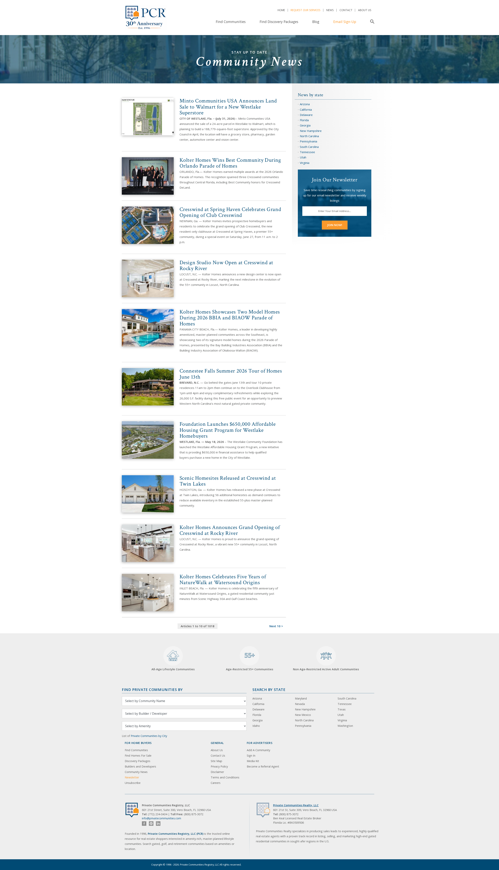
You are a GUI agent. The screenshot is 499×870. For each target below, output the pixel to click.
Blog (315, 21)
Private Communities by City (149, 736)
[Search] (371, 22)
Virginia (304, 163)
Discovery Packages (137, 761)
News (330, 10)
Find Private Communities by (152, 689)
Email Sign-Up (344, 21)
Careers (215, 783)
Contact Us (218, 755)
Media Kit (253, 761)
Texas (342, 709)
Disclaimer (217, 772)
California (306, 109)
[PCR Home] (134, 810)
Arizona (305, 104)
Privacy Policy (219, 766)
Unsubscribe (133, 783)
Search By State (268, 689)
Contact (346, 10)
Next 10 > (276, 626)
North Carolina (309, 136)
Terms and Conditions (225, 777)
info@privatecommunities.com (161, 818)
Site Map (216, 761)
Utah (303, 157)
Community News (136, 772)
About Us (364, 10)
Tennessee (307, 152)
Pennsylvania (308, 141)
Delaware (306, 115)
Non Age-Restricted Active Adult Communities (326, 669)
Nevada (300, 704)
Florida (304, 120)
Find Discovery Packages (279, 21)
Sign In (251, 755)
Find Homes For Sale (138, 755)
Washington (345, 726)
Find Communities (231, 21)
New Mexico (303, 715)
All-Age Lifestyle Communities (173, 669)
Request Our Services (305, 10)
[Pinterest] (151, 823)
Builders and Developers (140, 766)
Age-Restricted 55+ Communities (249, 661)
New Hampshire (311, 131)
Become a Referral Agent (263, 766)
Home (281, 10)
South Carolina (309, 147)
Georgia (305, 125)
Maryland (301, 698)
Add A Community (258, 750)
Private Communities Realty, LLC (296, 805)
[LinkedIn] (158, 823)
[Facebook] (144, 823)
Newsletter (132, 777)
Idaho (256, 726)
